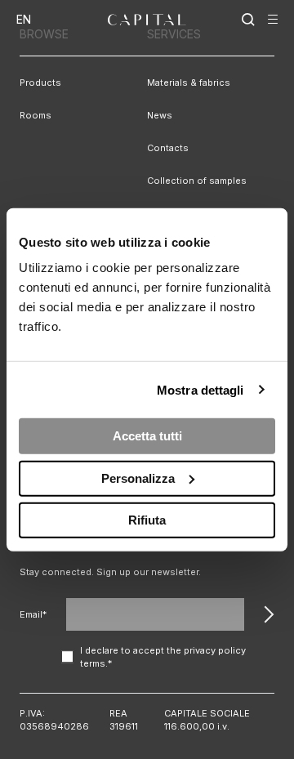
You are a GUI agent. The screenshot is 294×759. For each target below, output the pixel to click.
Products (40, 82)
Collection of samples (197, 180)
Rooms (35, 115)
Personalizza (138, 477)
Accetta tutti (147, 436)
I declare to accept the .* (163, 657)
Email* (33, 614)
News (159, 115)
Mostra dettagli (200, 389)
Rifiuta (147, 520)
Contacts (168, 148)
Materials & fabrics (188, 82)
